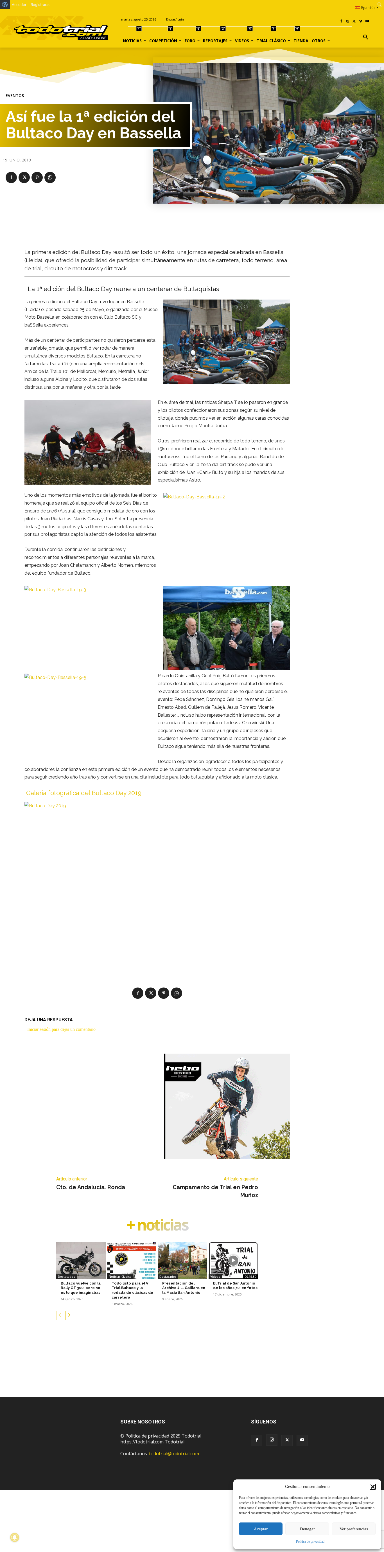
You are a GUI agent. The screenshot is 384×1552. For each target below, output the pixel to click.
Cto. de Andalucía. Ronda (90, 1187)
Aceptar (261, 1529)
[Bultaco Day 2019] (157, 877)
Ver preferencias (354, 1529)
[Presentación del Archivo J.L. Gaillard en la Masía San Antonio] (182, 1260)
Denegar (307, 1529)
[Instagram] (348, 21)
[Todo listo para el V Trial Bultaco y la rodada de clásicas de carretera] (132, 1260)
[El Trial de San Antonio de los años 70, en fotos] (233, 1260)
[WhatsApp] (50, 177)
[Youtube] (367, 21)
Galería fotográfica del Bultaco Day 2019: (84, 793)
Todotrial (174, 1442)
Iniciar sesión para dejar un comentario (61, 1029)
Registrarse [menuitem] (41, 4)
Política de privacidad (310, 1542)
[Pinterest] (37, 177)
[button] (373, 1487)
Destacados (66, 1277)
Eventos (15, 96)
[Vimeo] (360, 21)
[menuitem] (5, 4)
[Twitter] (287, 1440)
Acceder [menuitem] (19, 4)
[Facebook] (341, 21)
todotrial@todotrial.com (174, 1453)
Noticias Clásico (120, 1277)
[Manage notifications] (14, 1537)
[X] (354, 21)
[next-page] (68, 1315)
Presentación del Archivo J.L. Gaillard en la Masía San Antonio (183, 1288)
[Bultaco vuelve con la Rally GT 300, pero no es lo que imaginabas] (81, 1260)
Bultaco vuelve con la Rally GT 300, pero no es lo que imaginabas (81, 1288)
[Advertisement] (192, 1367)
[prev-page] (59, 1315)
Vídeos (215, 1277)
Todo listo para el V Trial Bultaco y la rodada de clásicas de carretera (132, 1290)
